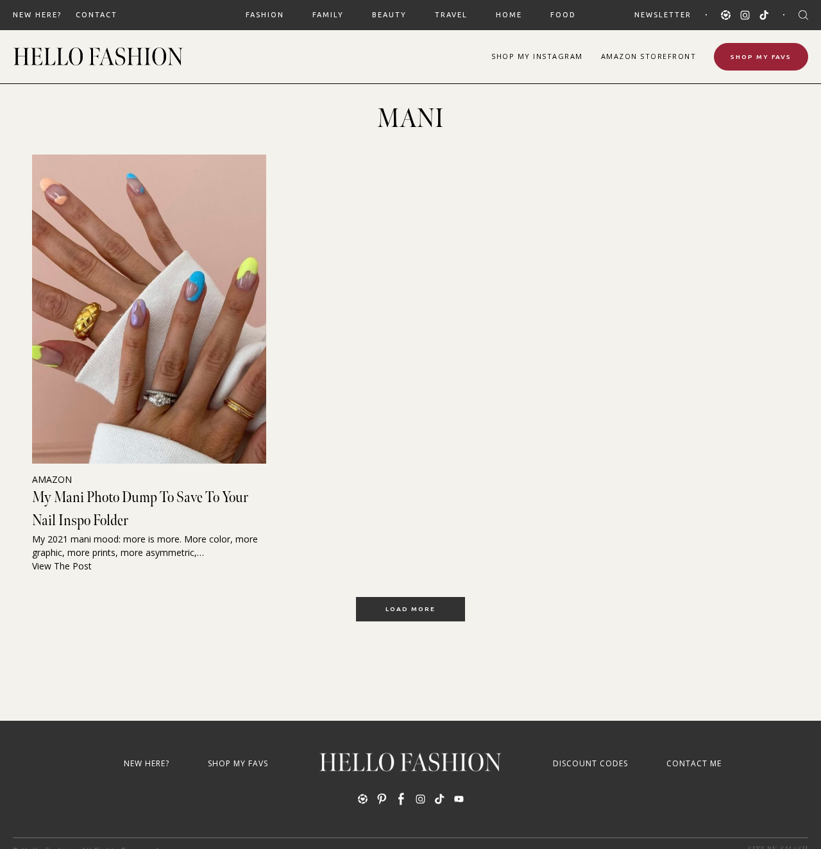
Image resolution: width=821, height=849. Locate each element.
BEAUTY (389, 15)
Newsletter (662, 15)
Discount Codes (590, 763)
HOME (509, 15)
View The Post (62, 566)
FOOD (563, 15)
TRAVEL (451, 15)
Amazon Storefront (649, 56)
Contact (96, 15)
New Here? (37, 15)
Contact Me (694, 763)
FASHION (265, 15)
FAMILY (328, 15)
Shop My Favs (761, 56)
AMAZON (52, 479)
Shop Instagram (537, 56)
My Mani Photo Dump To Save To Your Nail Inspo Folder (140, 509)
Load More (410, 608)
